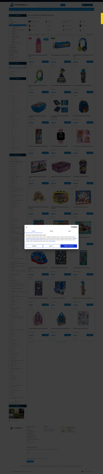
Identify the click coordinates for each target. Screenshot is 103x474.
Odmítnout (34, 245)
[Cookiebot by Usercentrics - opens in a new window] (72, 227)
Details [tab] (51, 231)
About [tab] (69, 231)
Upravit (50, 245)
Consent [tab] (33, 231)
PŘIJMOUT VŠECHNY (68, 245)
